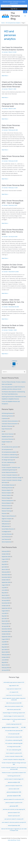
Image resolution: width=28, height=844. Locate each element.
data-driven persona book (13, 703)
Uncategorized (6, 531)
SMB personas (5, 523)
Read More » (5, 76)
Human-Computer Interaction (10, 475)
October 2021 (5, 605)
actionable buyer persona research (14, 682)
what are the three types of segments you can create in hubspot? (14, 829)
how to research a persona (14, 753)
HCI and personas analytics (9, 452)
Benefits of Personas (7, 426)
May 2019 (4, 662)
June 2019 (4, 659)
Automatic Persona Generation (10, 421)
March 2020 (5, 652)
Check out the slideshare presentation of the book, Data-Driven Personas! (12, 84)
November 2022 (6, 577)
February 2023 (5, 572)
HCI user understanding (8, 462)
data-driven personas (14, 709)
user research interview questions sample (14, 822)
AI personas (5, 418)
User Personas (5, 539)
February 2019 (5, 667)
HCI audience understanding (9, 454)
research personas (14, 815)
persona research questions (14, 802)
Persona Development (7, 500)
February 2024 (5, 551)
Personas (4, 513)
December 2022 (6, 574)
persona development (14, 792)
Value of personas (6, 541)
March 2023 (5, 569)
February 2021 (5, 623)
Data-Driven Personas (7, 434)
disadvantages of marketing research (14, 712)
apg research (14, 685)
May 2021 (4, 616)
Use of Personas (6, 536)
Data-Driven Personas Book (13, 185)
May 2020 (4, 647)
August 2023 (5, 559)
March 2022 (5, 595)
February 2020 (5, 654)
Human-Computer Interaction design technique (14, 763)
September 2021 (6, 608)
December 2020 (6, 628)
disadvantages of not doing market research (14, 720)
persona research (14, 795)
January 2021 (5, 626)
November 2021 (6, 603)
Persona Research (6, 503)
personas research (14, 812)
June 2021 (4, 613)
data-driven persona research (14, 706)
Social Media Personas (8, 529)
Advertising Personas (7, 416)
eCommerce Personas (7, 439)
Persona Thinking (6, 511)
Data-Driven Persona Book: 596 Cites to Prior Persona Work (13, 232)
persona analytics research (14, 785)
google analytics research (10, 727)
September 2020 (6, 636)
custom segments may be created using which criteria (13, 699)
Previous (14, 361)
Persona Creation (6, 495)
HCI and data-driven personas (10, 447)
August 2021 (5, 610)
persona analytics (14, 782)
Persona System (6, 508)
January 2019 (5, 670)
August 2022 (5, 585)
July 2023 (4, 561)
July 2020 (4, 641)
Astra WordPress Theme (14, 840)
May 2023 (4, 564)
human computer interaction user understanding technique (13, 768)
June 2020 (4, 644)
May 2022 (4, 592)
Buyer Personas (6, 428)
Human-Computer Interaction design (12, 477)
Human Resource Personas (9, 472)
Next (14, 366)
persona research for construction (14, 799)
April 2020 (4, 649)
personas (14, 806)
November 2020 (6, 631)
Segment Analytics (7, 518)
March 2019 (5, 665)
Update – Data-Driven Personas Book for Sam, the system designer (13, 302)
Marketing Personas (7, 487)
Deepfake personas (7, 436)
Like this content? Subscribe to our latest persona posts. (14, 2)
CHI (3, 431)
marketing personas (13, 775)
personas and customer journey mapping (14, 809)
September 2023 (6, 556)
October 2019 (5, 657)
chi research (14, 692)
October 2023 (5, 554)
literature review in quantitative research (14, 772)
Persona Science (6, 505)
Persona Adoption (6, 490)
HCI (3, 444)
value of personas (14, 825)
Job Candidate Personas (8, 485)
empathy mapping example (13, 724)
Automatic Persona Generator (9, 423)
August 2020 (5, 639)
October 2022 (5, 579)
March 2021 (5, 621)
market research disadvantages (13, 779)
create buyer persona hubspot (14, 695)
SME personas (5, 526)
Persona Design (6, 498)
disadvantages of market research (14, 716)
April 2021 (4, 618)
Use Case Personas (7, 534)
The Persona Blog (15, 16)
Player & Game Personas (8, 516)
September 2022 (6, 582)
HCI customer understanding (9, 457)
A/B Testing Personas (7, 413)
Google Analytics (6, 441)
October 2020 (5, 634)
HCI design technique (7, 459)
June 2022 (4, 590)
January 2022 (5, 600)
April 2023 (4, 567)
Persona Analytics (6, 492)
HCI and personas (6, 449)
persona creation (14, 788)
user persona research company (13, 819)
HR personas (5, 465)
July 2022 (4, 587)
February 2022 (5, 598)
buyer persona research (14, 688)
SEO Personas (5, 521)
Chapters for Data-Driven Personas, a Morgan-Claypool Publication (13, 267)
